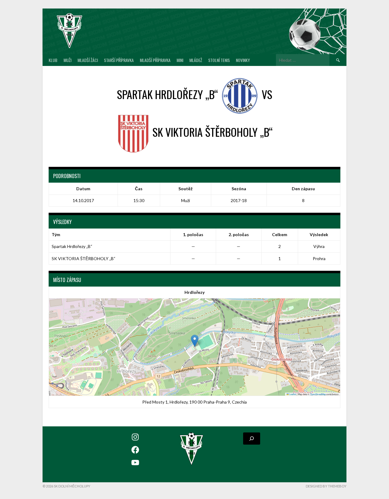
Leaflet (292, 394)
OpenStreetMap (318, 394)
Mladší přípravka (155, 60)
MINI (180, 60)
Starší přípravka (119, 60)
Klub (53, 60)
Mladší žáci (87, 60)
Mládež (195, 60)
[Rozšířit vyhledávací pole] (251, 438)
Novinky (243, 60)
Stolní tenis (219, 60)
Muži (67, 60)
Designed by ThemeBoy (326, 486)
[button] (194, 341)
